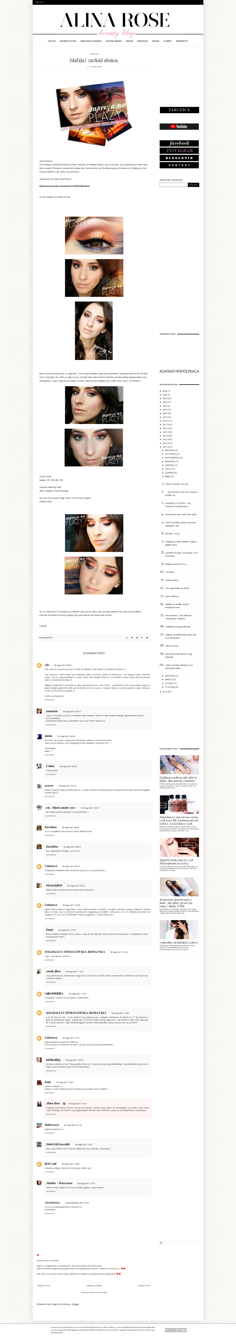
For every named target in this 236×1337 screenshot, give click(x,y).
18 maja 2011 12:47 (120, 1013)
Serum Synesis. (172, 645)
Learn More (171, 1330)
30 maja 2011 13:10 (86, 1183)
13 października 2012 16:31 (77, 1203)
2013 (165, 439)
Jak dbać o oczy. (172, 533)
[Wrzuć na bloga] (131, 637)
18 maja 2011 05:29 (68, 766)
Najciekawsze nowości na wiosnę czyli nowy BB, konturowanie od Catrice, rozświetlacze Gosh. (179, 820)
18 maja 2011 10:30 (71, 905)
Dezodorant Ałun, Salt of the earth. (181, 514)
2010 (165, 691)
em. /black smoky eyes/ (61, 807)
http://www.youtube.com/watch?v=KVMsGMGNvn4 (64, 186)
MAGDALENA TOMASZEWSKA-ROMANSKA (75, 952)
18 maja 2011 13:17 (71, 1038)
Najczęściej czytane (68, 41)
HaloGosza (52, 1125)
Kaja (48, 1082)
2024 (165, 398)
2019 (165, 417)
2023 (165, 402)
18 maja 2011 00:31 (63, 665)
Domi (49, 929)
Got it (182, 1330)
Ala (47, 665)
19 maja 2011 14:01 (65, 1082)
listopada (170, 454)
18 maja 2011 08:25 (70, 827)
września (170, 461)
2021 (165, 409)
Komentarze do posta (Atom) (98, 1292)
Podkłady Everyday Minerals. (178, 626)
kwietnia (170, 675)
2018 (165, 420)
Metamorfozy (182, 41)
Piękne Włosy (142, 41)
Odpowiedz (50, 700)
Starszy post (144, 1286)
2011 (165, 447)
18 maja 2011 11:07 (67, 930)
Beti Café (51, 1163)
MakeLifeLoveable (58, 1144)
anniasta (52, 711)
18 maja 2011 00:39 (66, 736)
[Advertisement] (180, 80)
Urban (50, 766)
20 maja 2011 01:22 (73, 1125)
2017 (165, 424)
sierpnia (169, 465)
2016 (165, 428)
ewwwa (49, 785)
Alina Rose (53, 1103)
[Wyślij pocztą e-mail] (126, 637)
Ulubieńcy (167, 41)
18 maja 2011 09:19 (71, 866)
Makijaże (129, 41)
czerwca (170, 472)
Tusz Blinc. (170, 572)
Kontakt (40, 2)
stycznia (170, 687)
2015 (165, 432)
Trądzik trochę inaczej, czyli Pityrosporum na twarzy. (176, 861)
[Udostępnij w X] (136, 637)
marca (168, 679)
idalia (48, 736)
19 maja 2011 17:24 (77, 1103)
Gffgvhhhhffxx (54, 993)
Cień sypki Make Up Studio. (177, 588)
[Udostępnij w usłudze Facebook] (141, 637)
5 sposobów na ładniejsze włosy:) (179, 942)
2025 (165, 394)
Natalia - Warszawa (59, 1183)
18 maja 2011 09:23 (76, 885)
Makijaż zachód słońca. (175, 564)
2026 (165, 391)
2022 (165, 406)
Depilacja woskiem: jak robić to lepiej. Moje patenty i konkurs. (178, 779)
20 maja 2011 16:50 (70, 1164)
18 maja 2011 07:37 (90, 808)
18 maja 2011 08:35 (72, 847)
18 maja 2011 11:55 (74, 971)
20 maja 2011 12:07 (84, 1144)
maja (167, 476)
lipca (168, 469)
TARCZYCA (52, 41)
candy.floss (53, 971)
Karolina (51, 827)
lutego (169, 683)
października (172, 457)
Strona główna (94, 1286)
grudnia (169, 450)
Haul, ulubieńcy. (172, 596)
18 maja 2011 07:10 (67, 785)
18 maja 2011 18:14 (74, 1060)
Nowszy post (43, 1286)
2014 (165, 435)
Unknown (51, 866)
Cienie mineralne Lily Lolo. (177, 484)
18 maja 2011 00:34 (71, 711)
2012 (165, 443)
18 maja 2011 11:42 (119, 952)
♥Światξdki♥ (54, 885)
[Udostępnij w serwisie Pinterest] (146, 637)
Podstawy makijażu (114, 41)
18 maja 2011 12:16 (77, 993)
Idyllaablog (53, 1059)
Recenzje (155, 41)
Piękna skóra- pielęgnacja (91, 41)
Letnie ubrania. (172, 580)
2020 (165, 413)
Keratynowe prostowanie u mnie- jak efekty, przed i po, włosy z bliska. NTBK (176, 903)
